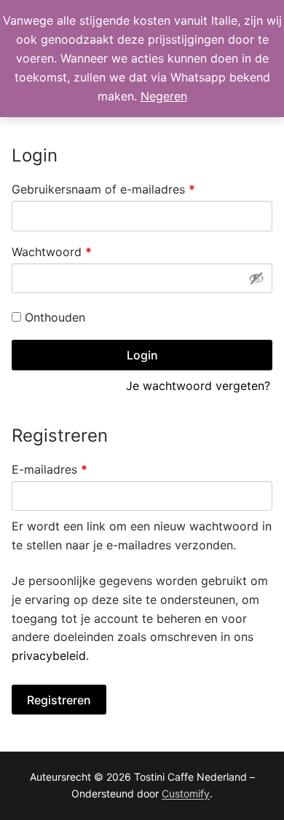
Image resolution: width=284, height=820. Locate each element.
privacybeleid (49, 655)
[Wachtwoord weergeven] (256, 278)
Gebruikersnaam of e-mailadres (122, 188)
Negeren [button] (164, 96)
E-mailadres (68, 469)
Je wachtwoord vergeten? (198, 385)
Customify (186, 793)
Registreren (59, 700)
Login (142, 355)
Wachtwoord (70, 251)
